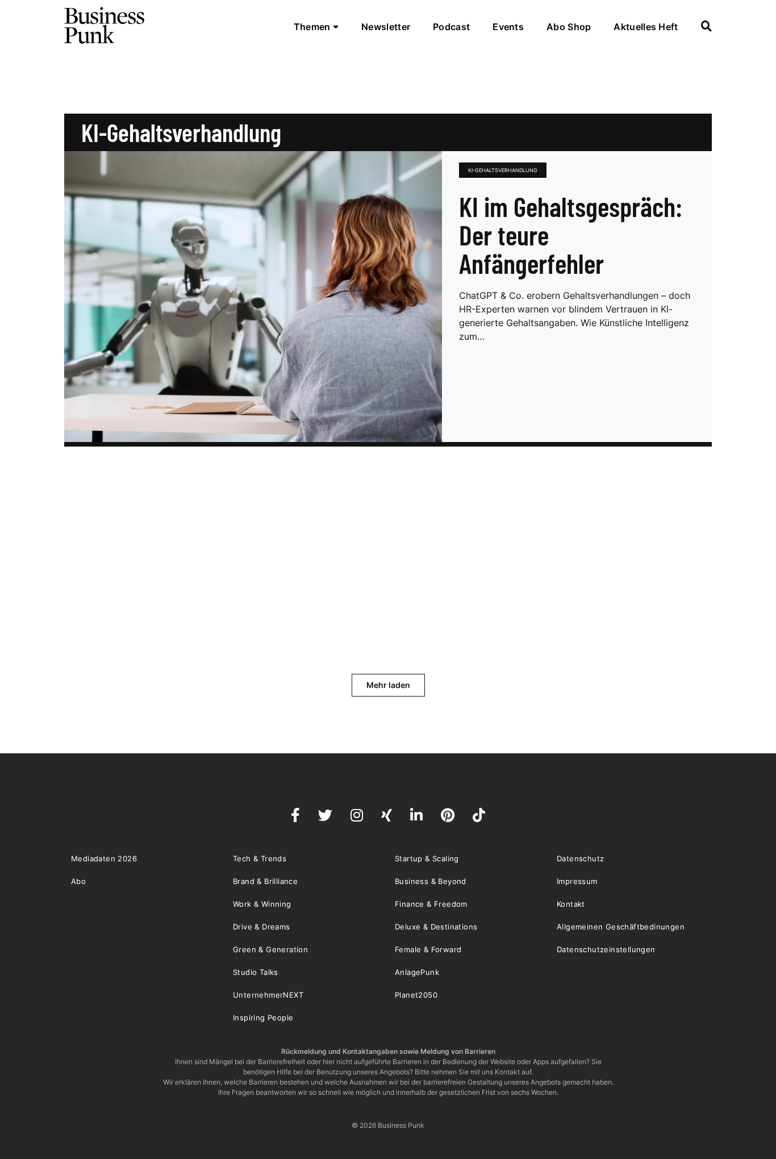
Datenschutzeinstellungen (606, 949)
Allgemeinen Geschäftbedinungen (621, 926)
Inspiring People (263, 1017)
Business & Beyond (430, 881)
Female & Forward (428, 949)
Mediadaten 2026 (104, 858)
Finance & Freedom (431, 903)
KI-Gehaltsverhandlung (502, 170)
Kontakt (571, 903)
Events (508, 26)
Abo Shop (568, 26)
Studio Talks (255, 972)
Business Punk (105, 25)
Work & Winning (262, 903)
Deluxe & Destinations (436, 926)
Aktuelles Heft (646, 26)
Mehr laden (388, 685)
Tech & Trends (259, 858)
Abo (78, 881)
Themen (313, 26)
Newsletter (385, 26)
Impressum (577, 881)
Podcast (451, 26)
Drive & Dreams (261, 926)
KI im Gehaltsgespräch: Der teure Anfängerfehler (570, 234)
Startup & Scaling (427, 858)
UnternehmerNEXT (268, 994)
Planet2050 (416, 994)
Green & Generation (270, 949)
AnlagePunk (417, 972)
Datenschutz (580, 858)
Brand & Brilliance (265, 881)
